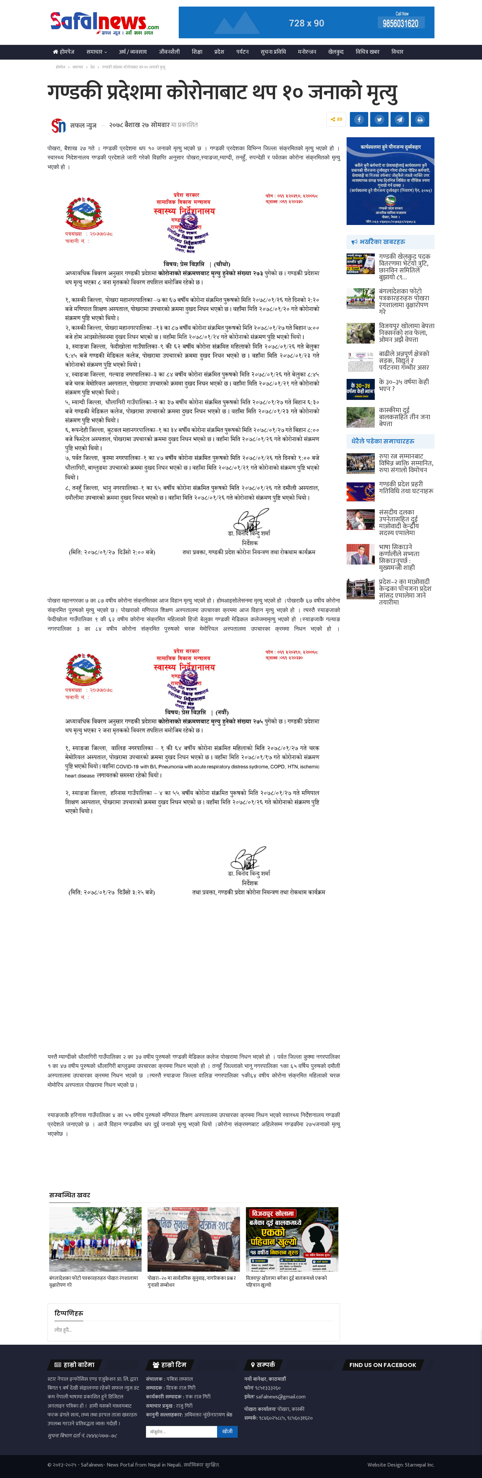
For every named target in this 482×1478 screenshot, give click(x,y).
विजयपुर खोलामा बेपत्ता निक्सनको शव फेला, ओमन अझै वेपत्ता (406, 333)
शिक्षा (197, 52)
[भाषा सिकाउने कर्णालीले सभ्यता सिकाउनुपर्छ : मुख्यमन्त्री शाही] (361, 554)
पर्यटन (242, 52)
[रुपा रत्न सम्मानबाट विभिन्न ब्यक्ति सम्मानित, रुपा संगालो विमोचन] (361, 463)
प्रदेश (219, 52)
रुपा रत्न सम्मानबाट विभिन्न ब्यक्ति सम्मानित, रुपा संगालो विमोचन (406, 463)
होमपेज (67, 52)
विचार (397, 52)
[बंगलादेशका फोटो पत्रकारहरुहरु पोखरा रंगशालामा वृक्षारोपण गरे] (95, 1239)
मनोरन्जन (307, 52)
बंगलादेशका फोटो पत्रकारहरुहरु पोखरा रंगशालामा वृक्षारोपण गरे (404, 302)
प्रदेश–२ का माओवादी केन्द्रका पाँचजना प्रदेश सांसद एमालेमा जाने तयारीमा (405, 592)
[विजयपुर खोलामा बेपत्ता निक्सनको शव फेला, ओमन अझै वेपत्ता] (361, 333)
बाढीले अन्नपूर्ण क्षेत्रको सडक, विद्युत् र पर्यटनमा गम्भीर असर (404, 360)
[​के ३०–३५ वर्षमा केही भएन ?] (361, 389)
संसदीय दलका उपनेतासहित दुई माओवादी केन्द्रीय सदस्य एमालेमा (399, 523)
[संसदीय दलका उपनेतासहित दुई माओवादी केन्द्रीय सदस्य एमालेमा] (361, 519)
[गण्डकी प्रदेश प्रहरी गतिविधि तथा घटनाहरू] (361, 491)
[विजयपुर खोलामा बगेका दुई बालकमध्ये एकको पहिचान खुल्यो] (292, 1239)
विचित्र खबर (367, 52)
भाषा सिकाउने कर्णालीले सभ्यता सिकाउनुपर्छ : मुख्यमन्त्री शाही (399, 557)
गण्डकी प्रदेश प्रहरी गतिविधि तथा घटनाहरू (406, 488)
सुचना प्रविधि (273, 52)
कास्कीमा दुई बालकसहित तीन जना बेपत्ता (404, 417)
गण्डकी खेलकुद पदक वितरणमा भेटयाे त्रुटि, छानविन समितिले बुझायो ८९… (405, 267)
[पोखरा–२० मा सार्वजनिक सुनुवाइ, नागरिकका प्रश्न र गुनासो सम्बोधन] (194, 1239)
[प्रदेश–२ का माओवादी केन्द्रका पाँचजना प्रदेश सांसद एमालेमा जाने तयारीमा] (361, 589)
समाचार (94, 52)
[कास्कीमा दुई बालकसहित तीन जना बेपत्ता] (361, 417)
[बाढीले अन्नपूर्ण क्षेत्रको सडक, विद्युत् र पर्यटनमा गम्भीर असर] (361, 361)
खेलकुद (336, 52)
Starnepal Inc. (419, 1465)
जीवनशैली (169, 52)
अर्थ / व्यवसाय (133, 52)
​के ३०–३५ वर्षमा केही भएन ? (404, 386)
